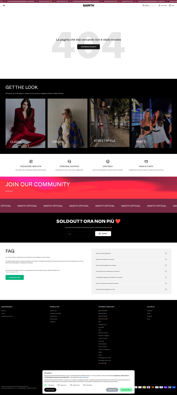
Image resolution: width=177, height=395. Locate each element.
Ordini (3, 313)
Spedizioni (52, 321)
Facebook (149, 316)
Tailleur (100, 352)
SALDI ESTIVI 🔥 (102, 316)
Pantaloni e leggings (103, 335)
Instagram (149, 310)
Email (148, 319)
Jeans (100, 355)
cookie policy (85, 377)
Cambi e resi (53, 310)
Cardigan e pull (102, 324)
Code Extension (102, 344)
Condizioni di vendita (55, 313)
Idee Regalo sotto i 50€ (104, 357)
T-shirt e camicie (102, 338)
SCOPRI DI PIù (9, 191)
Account (3, 310)
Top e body (101, 341)
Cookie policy (53, 316)
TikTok (148, 313)
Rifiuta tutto (112, 390)
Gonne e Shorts (102, 346)
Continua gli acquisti (88, 47)
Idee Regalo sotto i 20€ (104, 360)
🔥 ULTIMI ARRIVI (102, 310)
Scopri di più (50, 390)
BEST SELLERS (102, 313)
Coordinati (101, 327)
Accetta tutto (126, 390)
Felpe (99, 330)
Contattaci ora (14, 277)
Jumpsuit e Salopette (104, 349)
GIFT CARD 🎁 (102, 363)
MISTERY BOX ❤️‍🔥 (102, 319)
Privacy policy (53, 319)
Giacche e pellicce (103, 333)
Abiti (99, 321)
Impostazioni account (7, 316)
